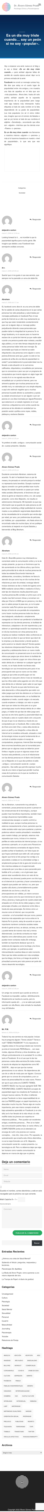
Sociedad (22, 193)
